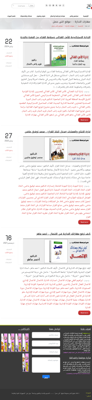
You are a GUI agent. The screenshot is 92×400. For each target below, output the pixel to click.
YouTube (56, 5)
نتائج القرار (31, 209)
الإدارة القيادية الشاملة (69, 194)
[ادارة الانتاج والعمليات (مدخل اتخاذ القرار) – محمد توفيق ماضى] (54, 149)
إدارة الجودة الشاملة (63, 186)
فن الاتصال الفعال (76, 296)
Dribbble (50, 5)
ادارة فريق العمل (46, 190)
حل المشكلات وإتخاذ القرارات (46, 202)
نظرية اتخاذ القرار (56, 213)
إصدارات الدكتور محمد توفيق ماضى (39, 186)
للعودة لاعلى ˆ (88, 394)
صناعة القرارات (45, 205)
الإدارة (81, 194)
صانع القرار (57, 205)
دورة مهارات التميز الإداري (60, 292)
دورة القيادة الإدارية (51, 288)
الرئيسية (85, 16)
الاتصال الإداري (29, 280)
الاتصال (39, 280)
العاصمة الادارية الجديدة (64, 103)
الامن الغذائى (78, 95)
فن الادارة (64, 296)
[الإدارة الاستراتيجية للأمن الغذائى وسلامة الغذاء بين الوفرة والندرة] (54, 55)
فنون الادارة (54, 296)
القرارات (22, 198)
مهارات (62, 300)
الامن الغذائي (66, 95)
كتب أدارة (44, 296)
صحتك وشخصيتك (26, 16)
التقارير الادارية (55, 284)
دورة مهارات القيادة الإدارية (37, 292)
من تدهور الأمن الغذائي (47, 115)
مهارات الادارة (31, 115)
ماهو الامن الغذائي (65, 115)
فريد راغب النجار (29, 111)
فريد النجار (41, 111)
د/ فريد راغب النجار (70, 107)
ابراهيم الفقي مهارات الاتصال (70, 280)
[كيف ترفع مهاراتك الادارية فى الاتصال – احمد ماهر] (54, 251)
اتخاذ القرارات (79, 190)
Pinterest (53, 5)
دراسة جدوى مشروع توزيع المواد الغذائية (43, 107)
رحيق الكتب (9, 56)
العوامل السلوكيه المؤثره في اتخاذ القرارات (72, 198)
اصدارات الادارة (50, 280)
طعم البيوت (11, 16)
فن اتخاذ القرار (32, 205)
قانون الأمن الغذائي (82, 115)
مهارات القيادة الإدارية (68, 304)
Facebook (63, 5)
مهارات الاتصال (39, 300)
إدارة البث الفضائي (75, 92)
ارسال (46, 377)
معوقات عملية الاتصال (75, 300)
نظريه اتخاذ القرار (40, 213)
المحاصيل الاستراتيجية (37, 103)
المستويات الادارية (82, 288)
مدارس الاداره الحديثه (58, 209)
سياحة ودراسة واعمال (57, 16)
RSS (46, 5)
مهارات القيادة (84, 304)
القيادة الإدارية (30, 284)
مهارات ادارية (52, 300)
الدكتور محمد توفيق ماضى (35, 194)
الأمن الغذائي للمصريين (44, 92)
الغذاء (50, 103)
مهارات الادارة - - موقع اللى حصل (63, 26)
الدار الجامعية (59, 99)
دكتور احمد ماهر (67, 288)
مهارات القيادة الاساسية (48, 304)
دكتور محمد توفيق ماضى (73, 205)
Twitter (60, 5)
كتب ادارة (35, 296)
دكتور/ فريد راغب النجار (57, 111)
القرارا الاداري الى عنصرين (37, 198)
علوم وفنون (41, 16)
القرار (51, 198)
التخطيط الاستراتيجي (50, 95)
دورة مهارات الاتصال (33, 288)
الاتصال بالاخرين (70, 284)
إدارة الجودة (78, 186)
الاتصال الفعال (84, 284)
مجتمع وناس (74, 16)
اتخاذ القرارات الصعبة (63, 190)
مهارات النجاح (32, 304)
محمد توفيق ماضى (77, 209)
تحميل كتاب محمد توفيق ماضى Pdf (75, 202)
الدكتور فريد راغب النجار (42, 99)
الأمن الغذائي (60, 92)
